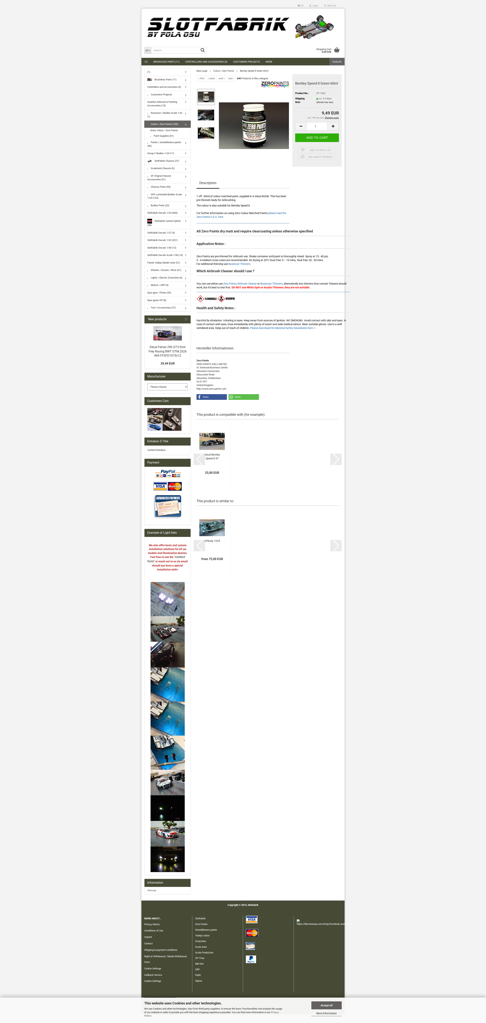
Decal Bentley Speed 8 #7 (212, 456)
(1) (146, 61)
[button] (300, 6)
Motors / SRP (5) (159, 285)
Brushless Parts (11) (166, 61)
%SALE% (337, 61)
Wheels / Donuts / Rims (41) (165, 270)
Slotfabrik (200, 918)
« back (211, 78)
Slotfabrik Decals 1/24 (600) (162, 212)
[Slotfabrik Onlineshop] (243, 26)
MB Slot (199, 963)
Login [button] (314, 5)
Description (207, 183)
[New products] (186, 319)
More (269, 61)
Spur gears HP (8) (156, 300)
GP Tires (199, 958)
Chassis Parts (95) (160, 186)
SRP (197, 969)
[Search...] (202, 50)
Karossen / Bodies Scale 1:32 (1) (164, 114)
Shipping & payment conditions (160, 949)
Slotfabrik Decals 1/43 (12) (161, 247)
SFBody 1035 (212, 540)
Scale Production (204, 952)
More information (326, 1013)
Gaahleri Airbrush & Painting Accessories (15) (162, 103)
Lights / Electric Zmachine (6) (166, 277)
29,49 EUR (168, 363)
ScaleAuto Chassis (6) (162, 168)
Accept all (327, 1005)
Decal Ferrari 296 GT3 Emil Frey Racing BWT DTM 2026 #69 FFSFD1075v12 (168, 351)
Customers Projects (246, 61)
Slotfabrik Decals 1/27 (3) (161, 232)
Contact (148, 943)
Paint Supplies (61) (163, 135)
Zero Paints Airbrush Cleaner (240, 283)
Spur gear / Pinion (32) (159, 292)
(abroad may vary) (324, 102)
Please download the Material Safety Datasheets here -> (283, 327)
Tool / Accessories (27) (163, 307)
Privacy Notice (152, 924)
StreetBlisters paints (206, 929)
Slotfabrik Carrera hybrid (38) (163, 223)
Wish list (331, 5)
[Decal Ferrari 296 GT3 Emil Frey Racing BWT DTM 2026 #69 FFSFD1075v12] (167, 333)
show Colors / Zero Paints (164, 130)
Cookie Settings (152, 968)
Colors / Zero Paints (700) (164, 124)
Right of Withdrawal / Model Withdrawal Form (165, 959)
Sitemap (151, 890)
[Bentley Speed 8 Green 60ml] (254, 123)
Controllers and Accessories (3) (206, 61)
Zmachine (200, 941)
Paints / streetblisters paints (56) (164, 144)
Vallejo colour (202, 935)
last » (231, 78)
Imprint (148, 937)
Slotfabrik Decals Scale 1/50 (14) (165, 255)
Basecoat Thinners (239, 263)
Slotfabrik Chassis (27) (166, 160)
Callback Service (153, 975)
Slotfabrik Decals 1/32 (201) (162, 240)
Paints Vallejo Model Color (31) (163, 262)
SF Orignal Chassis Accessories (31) (159, 177)
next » (222, 78)
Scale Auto (201, 946)
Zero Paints (201, 924)
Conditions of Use (153, 930)
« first (201, 78)
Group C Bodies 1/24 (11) (160, 153)
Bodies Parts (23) (159, 205)
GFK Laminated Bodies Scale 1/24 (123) (164, 196)
